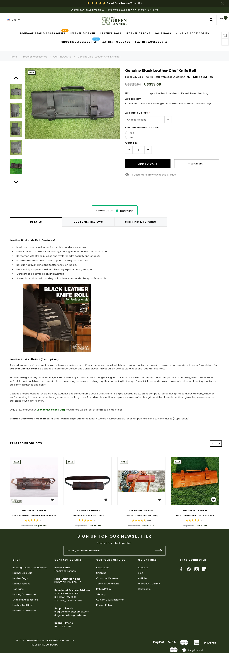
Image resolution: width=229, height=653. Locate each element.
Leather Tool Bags (23, 605)
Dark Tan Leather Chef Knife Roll (195, 515)
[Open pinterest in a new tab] (189, 569)
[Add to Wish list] (52, 499)
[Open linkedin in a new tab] (204, 569)
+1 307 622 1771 (62, 626)
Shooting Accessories (25, 599)
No (131, 137)
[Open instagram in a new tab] (196, 569)
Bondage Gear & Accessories (30, 567)
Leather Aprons (21, 583)
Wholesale (144, 589)
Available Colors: (137, 112)
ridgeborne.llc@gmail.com (70, 615)
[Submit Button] (158, 550)
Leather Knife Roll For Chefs (88, 515)
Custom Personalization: (142, 127)
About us (143, 567)
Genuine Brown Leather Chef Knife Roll (34, 515)
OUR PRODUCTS (62, 56)
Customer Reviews (107, 578)
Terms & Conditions (107, 583)
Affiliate (142, 578)
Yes (132, 133)
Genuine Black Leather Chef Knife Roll (99, 56)
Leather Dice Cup (22, 573)
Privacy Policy (104, 605)
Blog (140, 573)
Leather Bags (20, 578)
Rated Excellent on (124, 3)
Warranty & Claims (149, 583)
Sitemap (101, 594)
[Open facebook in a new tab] (181, 569)
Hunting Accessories (24, 594)
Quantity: (131, 142)
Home (13, 56)
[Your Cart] (222, 20)
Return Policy (103, 589)
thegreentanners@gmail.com (71, 611)
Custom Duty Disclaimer (110, 599)
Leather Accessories (35, 56)
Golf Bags (18, 589)
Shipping (101, 573)
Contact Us (102, 567)
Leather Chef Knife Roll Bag (141, 515)
